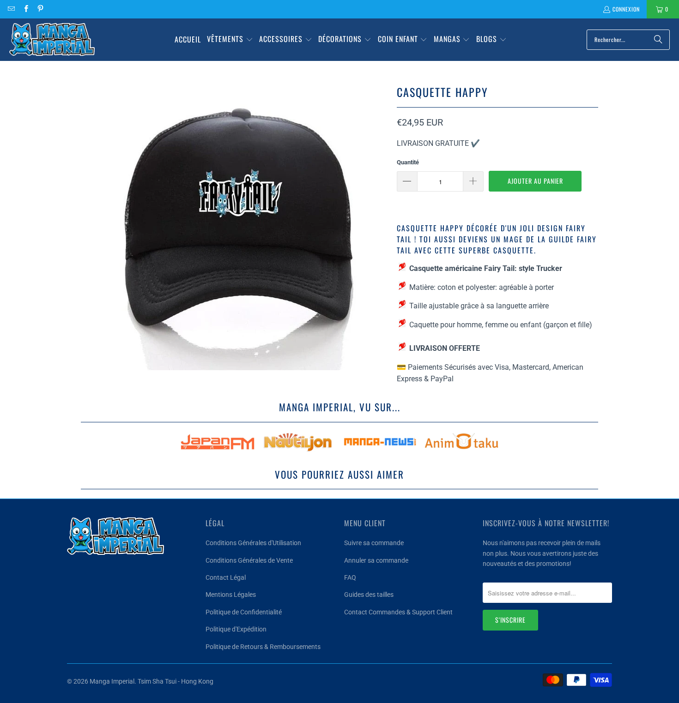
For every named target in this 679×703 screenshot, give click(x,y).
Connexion (626, 9)
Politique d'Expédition (236, 629)
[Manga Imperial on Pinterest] (40, 9)
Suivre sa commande (374, 543)
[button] (230, 40)
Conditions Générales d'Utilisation (253, 543)
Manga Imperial (112, 681)
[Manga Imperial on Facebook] (25, 9)
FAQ (350, 577)
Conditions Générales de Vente (249, 560)
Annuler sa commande (376, 560)
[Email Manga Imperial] (11, 9)
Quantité (408, 162)
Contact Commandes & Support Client (398, 612)
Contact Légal (226, 577)
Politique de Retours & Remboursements (263, 646)
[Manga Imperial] (52, 39)
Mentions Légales (231, 594)
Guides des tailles (369, 594)
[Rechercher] (658, 40)
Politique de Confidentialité (244, 612)
